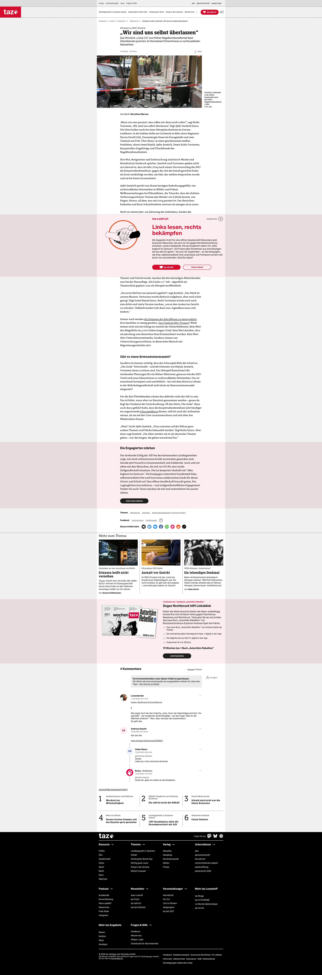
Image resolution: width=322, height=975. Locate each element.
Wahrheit (103, 879)
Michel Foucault (138, 871)
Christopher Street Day (141, 859)
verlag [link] (101, 3)
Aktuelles (167, 851)
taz (106, 836)
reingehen (103, 915)
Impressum (191, 959)
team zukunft (137, 895)
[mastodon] (209, 837)
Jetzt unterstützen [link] (134, 501)
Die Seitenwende (171, 859)
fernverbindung (106, 899)
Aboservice (136, 935)
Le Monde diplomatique (206, 904)
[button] (222, 12)
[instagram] (221, 837)
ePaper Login (137, 939)
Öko (101, 855)
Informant (168, 959)
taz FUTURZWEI (202, 900)
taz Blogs (199, 896)
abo (197, 851)
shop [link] (122, 3)
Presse (166, 867)
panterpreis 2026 (203, 871)
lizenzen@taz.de (117, 958)
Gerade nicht (212, 219)
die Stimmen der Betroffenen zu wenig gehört (170, 319)
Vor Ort (166, 899)
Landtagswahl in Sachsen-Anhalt (143, 853)
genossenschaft (202, 855)
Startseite (103, 21)
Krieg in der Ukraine (140, 867)
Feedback (135, 931)
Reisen (102, 932)
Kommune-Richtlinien (201, 955)
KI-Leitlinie (217, 955)
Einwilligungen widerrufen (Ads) (177, 963)
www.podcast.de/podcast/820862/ (147, 740)
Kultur (112, 21)
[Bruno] (129, 772)
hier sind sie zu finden (149, 684)
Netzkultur (121, 21)
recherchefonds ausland (206, 863)
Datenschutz (179, 959)
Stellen (166, 863)
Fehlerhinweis (151, 520)
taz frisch (135, 899)
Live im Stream (170, 903)
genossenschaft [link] (203, 3)
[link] (113, 12)
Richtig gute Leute (139, 863)
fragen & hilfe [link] (131, 3)
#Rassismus (135, 513)
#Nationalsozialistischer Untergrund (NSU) (169, 513)
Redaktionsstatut (181, 955)
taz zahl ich (200, 859)
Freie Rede (104, 911)
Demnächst (168, 895)
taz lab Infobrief (138, 907)
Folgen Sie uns (200, 836)
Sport (101, 867)
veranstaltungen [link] (112, 3)
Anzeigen (103, 944)
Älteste (199, 669)
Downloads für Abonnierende (144, 943)
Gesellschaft (104, 859)
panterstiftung (201, 867)
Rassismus (134, 21)
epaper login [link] (216, 3)
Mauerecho (104, 907)
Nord (101, 875)
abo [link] (193, 3)
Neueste (191, 669)
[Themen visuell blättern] (196, 12)
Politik (102, 851)
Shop (101, 940)
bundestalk (104, 895)
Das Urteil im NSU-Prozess (173, 322)
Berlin (101, 871)
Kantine (102, 936)
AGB (200, 959)
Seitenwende (209, 959)
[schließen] (220, 218)
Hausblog (167, 855)
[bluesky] (215, 837)
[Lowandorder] (123, 697)
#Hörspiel (146, 513)
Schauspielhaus (149, 411)
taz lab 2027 (168, 911)
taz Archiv (199, 908)
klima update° (105, 903)
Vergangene (168, 907)
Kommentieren (138, 520)
